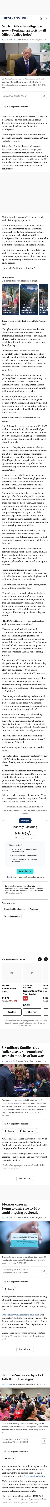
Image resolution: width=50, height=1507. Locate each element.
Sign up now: (7, 39)
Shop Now (12, 1012)
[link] (15, 18)
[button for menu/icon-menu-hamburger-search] (46, 18)
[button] (41, 18)
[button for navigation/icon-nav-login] (41, 18)
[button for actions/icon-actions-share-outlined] (44, 96)
